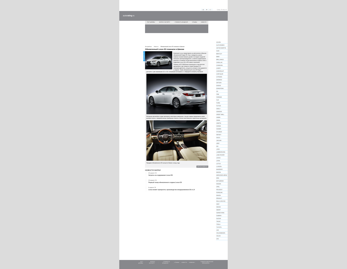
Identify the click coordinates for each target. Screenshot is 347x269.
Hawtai (218, 123)
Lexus (181, 53)
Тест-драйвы (151, 22)
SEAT (217, 204)
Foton (218, 105)
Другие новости (202, 166)
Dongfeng (220, 88)
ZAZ (217, 238)
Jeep (217, 143)
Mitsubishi (220, 181)
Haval (218, 120)
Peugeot (219, 189)
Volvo (218, 236)
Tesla (218, 224)
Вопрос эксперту (164, 22)
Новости (203, 22)
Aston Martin (221, 48)
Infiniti (218, 134)
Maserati (219, 169)
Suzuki (218, 218)
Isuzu (218, 137)
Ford (218, 103)
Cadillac (219, 62)
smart (218, 210)
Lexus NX (183, 62)
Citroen (219, 77)
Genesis (219, 111)
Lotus (218, 163)
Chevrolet (220, 71)
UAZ (217, 230)
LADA (218, 149)
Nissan (218, 184)
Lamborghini (220, 152)
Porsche (219, 192)
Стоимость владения (181, 22)
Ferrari (219, 97)
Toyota (218, 227)
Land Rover (220, 155)
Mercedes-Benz (221, 175)
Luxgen (218, 166)
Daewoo (219, 79)
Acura (218, 42)
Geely (218, 108)
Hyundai (219, 132)
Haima (218, 117)
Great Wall (220, 114)
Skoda (218, 207)
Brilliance (220, 59)
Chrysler (219, 74)
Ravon (218, 195)
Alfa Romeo (220, 45)
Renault (219, 198)
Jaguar (218, 140)
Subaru (218, 215)
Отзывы (194, 22)
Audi (217, 51)
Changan (219, 65)
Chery (218, 68)
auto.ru (128, 15)
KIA (217, 146)
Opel (218, 186)
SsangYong (220, 212)
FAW (217, 94)
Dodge (218, 85)
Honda (218, 126)
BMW (217, 56)
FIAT (217, 100)
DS (217, 91)
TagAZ (218, 221)
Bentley (219, 53)
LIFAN (218, 160)
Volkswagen (220, 233)
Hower (218, 129)
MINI (217, 178)
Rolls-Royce (220, 201)
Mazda (218, 172)
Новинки (192, 262)
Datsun (218, 82)
